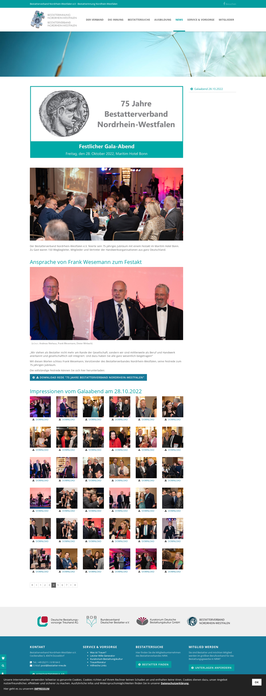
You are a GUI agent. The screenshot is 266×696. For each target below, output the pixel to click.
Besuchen (230, 4)
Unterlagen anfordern (213, 667)
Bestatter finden (155, 664)
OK (257, 682)
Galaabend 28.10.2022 (208, 89)
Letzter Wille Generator (102, 655)
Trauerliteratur (98, 662)
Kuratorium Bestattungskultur (106, 659)
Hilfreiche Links (98, 665)
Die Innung (115, 19)
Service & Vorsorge (200, 19)
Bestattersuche (139, 19)
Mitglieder (226, 19)
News (179, 19)
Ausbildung (162, 19)
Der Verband (95, 19)
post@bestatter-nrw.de (53, 665)
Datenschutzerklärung (175, 683)
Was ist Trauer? (98, 652)
